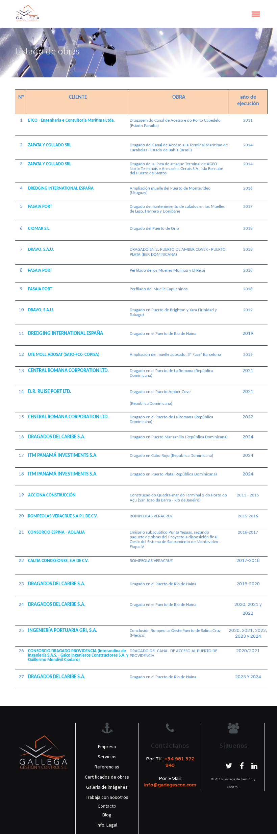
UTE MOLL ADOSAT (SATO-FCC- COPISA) (63, 354)
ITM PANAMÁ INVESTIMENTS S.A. (63, 455)
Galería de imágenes (107, 787)
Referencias (107, 767)
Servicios (107, 757)
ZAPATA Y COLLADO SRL (49, 145)
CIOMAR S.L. (39, 228)
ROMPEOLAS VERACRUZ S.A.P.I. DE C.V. (63, 516)
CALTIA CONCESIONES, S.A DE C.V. (58, 561)
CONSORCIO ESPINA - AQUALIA (56, 532)
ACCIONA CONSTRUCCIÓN (52, 495)
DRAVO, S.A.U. (41, 249)
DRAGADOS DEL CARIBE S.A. (56, 437)
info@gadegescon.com (170, 785)
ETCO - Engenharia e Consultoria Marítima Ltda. (71, 120)
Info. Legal (107, 825)
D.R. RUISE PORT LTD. (49, 391)
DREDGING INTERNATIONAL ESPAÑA (61, 188)
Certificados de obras (107, 777)
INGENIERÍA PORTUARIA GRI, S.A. (62, 630)
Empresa (107, 746)
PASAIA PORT (40, 206)
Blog (106, 815)
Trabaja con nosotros (107, 797)
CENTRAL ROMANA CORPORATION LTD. (68, 370)
